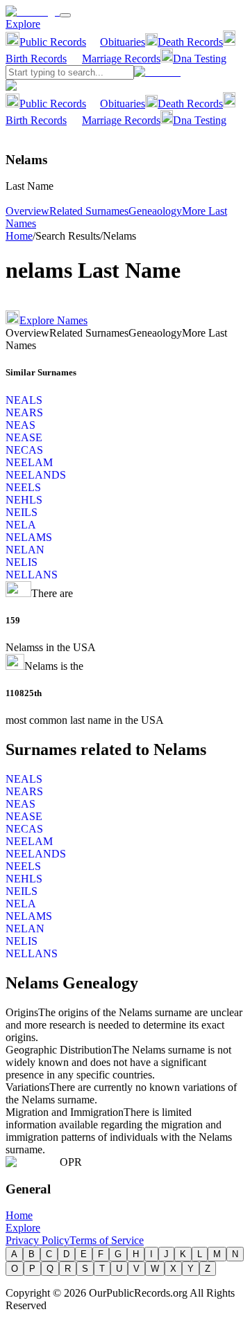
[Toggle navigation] (65, 15)
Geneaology (155, 211)
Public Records (52, 42)
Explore (23, 24)
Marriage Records (121, 58)
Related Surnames (88, 211)
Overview (27, 211)
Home (19, 236)
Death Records (190, 42)
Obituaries (122, 42)
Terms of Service (106, 1240)
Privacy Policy (37, 1240)
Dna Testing (199, 58)
